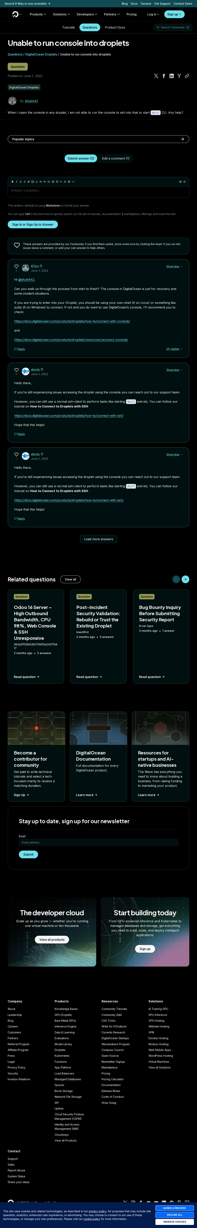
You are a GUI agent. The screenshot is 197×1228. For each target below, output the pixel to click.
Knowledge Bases (66, 1008)
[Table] (69, 181)
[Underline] (20, 181)
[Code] (73, 181)
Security (13, 1073)
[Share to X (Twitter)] (156, 76)
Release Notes (111, 1091)
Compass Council (113, 1050)
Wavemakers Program (116, 1044)
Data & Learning (65, 1032)
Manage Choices (175, 1221)
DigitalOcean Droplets (41, 54)
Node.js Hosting (159, 1044)
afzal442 (31, 101)
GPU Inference (158, 1014)
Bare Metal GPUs (65, 1020)
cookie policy (91, 1218)
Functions (61, 1061)
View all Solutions (160, 1067)
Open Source (110, 1055)
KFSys (35, 266)
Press (11, 1055)
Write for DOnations (114, 1026)
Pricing (106, 1073)
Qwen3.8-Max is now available (26, 3)
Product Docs (115, 27)
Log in (151, 14)
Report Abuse (16, 1170)
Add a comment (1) (115, 158)
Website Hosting (159, 1026)
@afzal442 (26, 279)
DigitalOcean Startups (115, 1038)
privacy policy (97, 1211)
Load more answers (98, 539)
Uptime (59, 1108)
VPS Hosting (156, 1020)
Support (13, 1158)
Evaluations (62, 1038)
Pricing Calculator (113, 1079)
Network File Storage (68, 1096)
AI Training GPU (158, 1008)
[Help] (184, 181)
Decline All (174, 1214)
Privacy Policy (17, 1067)
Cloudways (62, 1134)
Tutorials (68, 27)
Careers (146, 3)
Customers (14, 1032)
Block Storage (64, 1091)
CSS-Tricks (109, 1020)
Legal (11, 1061)
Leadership (15, 1014)
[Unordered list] (52, 181)
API (57, 1102)
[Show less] (181, 266)
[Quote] (61, 181)
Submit (28, 854)
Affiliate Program (18, 1050)
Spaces (59, 1085)
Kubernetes (62, 1055)
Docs (134, 3)
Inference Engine (65, 1026)
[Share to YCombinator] (179, 76)
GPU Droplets (63, 1014)
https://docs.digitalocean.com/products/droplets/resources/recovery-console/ (71, 340)
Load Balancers (64, 1073)
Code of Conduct (113, 1096)
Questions (90, 27)
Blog (125, 3)
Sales (11, 1164)
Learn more (84, 795)
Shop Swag (109, 1102)
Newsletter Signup (113, 1061)
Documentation (111, 1085)
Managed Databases (68, 1079)
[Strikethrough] (24, 181)
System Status (16, 1176)
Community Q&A (112, 1014)
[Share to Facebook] (164, 76)
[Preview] (180, 181)
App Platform (63, 1067)
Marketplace (110, 1067)
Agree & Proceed (174, 1208)
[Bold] (12, 181)
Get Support (162, 3)
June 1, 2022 (39, 270)
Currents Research (113, 1032)
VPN (151, 1032)
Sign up (172, 14)
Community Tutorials (114, 1008)
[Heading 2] (44, 181)
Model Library (63, 1044)
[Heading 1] (40, 181)
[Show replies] (181, 349)
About (11, 1008)
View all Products (66, 1140)
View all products (51, 940)
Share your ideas (18, 1182)
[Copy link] (187, 76)
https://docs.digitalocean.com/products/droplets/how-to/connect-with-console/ (72, 321)
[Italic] (16, 181)
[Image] (32, 181)
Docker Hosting (158, 1038)
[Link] (28, 181)
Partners (13, 1038)
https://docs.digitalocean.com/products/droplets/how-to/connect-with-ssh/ (69, 415)
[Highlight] (36, 181)
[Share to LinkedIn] (171, 76)
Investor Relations (19, 1079)
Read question (25, 677)
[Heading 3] (48, 181)
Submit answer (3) (81, 158)
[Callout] (65, 181)
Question (18, 67)
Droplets (60, 1050)
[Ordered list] (56, 181)
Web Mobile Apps (160, 1050)
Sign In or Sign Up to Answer (32, 224)
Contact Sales (183, 3)
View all (70, 579)
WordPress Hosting (161, 1055)
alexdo (35, 369)
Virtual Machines (159, 1061)
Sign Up (19, 795)
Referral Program (18, 1044)
